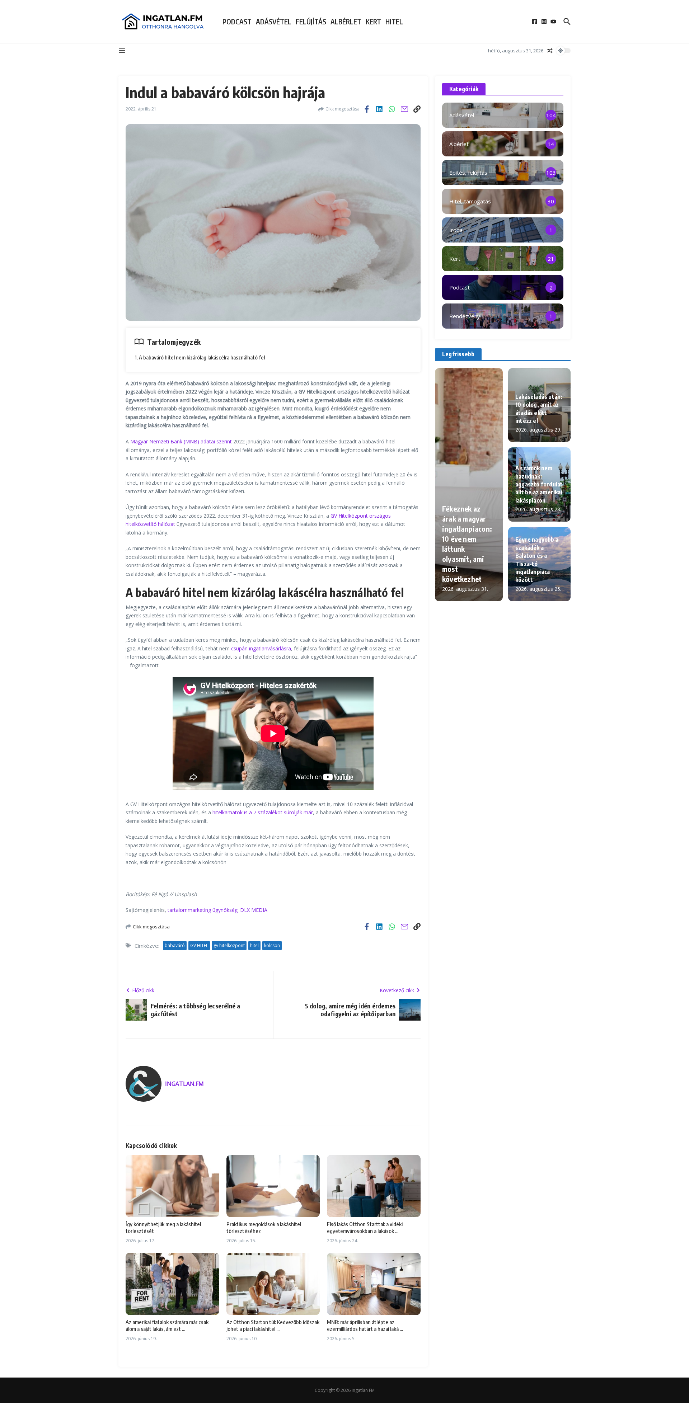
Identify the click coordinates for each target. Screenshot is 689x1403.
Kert (373, 21)
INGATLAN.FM (184, 1084)
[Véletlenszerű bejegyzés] (550, 50)
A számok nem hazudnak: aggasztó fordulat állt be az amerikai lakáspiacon (539, 484)
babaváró (175, 945)
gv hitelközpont (229, 945)
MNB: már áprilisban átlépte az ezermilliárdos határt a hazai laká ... (365, 1325)
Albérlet (346, 21)
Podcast (237, 21)
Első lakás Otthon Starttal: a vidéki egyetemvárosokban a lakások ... (365, 1227)
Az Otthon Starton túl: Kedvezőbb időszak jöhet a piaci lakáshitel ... (272, 1325)
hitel (254, 945)
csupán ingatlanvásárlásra (261, 648)
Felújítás (311, 21)
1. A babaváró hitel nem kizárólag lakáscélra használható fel (200, 357)
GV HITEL (199, 945)
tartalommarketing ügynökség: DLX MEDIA (217, 910)
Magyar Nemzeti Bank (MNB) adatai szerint (181, 441)
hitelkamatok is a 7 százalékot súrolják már (262, 812)
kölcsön (272, 945)
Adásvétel (273, 21)
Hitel (394, 21)
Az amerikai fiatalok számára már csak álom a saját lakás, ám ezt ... (167, 1325)
